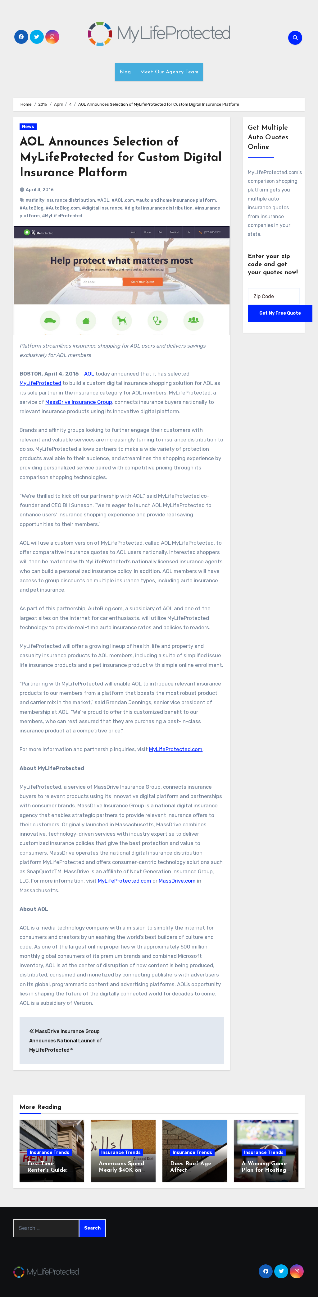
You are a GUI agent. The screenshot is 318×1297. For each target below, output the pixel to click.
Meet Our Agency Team (169, 72)
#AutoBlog (31, 208)
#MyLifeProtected (62, 216)
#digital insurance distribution (159, 208)
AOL (89, 374)
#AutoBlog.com (63, 208)
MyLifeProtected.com (175, 749)
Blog (125, 72)
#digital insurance (102, 208)
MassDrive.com (177, 881)
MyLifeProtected (40, 383)
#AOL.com (122, 200)
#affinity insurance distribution (60, 200)
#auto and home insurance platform (176, 200)
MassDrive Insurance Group (78, 402)
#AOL (103, 200)
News (28, 126)
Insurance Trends (49, 1152)
